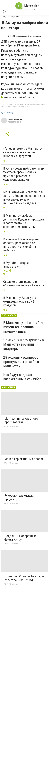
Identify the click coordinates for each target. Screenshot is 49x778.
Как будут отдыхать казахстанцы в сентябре (22, 376)
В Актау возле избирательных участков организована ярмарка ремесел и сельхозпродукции (23, 174)
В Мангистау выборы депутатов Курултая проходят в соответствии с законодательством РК (23, 221)
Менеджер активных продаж (24, 459)
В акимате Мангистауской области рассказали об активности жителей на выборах (21, 244)
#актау (10, 112)
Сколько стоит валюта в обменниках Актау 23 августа (23, 283)
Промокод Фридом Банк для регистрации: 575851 (24, 578)
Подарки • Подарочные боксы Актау (20, 538)
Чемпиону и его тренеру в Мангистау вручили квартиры (23, 344)
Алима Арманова (15, 119)
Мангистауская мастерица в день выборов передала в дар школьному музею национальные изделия (24, 197)
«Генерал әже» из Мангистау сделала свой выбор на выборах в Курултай (23, 152)
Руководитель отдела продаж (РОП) (19, 497)
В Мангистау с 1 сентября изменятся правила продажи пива (23, 327)
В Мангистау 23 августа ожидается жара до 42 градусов (19, 301)
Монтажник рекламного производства (21, 420)
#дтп (3, 112)
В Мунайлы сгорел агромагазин (16, 264)
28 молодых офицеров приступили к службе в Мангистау (21, 361)
